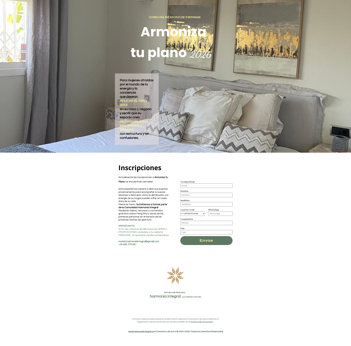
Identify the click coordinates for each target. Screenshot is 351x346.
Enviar (206, 240)
